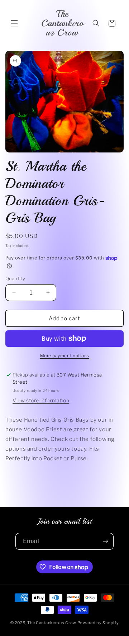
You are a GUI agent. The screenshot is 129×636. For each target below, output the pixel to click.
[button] (14, 23)
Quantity (15, 278)
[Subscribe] (105, 541)
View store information (41, 400)
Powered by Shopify (98, 622)
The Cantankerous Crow (51, 622)
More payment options (64, 355)
